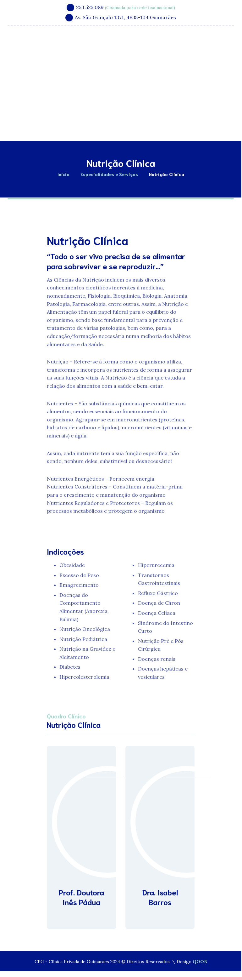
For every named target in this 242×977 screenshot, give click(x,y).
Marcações (182, 124)
